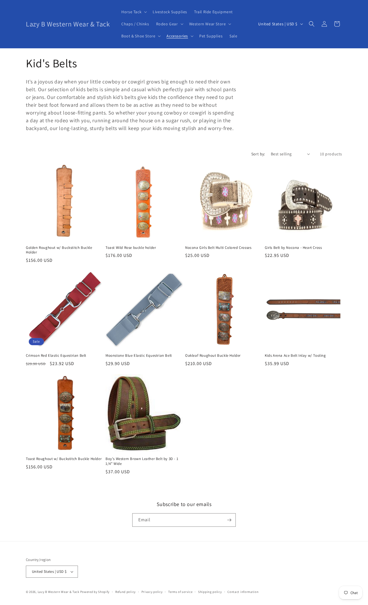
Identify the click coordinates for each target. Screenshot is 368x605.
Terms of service (180, 592)
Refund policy (125, 592)
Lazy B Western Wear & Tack (58, 592)
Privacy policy (152, 592)
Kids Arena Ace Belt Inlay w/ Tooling (295, 355)
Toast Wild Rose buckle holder (131, 247)
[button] (133, 12)
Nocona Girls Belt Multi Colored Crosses (218, 247)
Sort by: (258, 154)
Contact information (242, 592)
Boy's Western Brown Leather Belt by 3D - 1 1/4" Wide (142, 461)
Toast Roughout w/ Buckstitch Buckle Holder (63, 459)
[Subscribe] (229, 520)
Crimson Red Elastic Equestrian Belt (56, 355)
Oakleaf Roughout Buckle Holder (213, 355)
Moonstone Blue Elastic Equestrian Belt (139, 355)
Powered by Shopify (95, 592)
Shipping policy (210, 592)
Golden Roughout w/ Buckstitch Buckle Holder (59, 250)
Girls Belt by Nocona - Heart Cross (293, 247)
